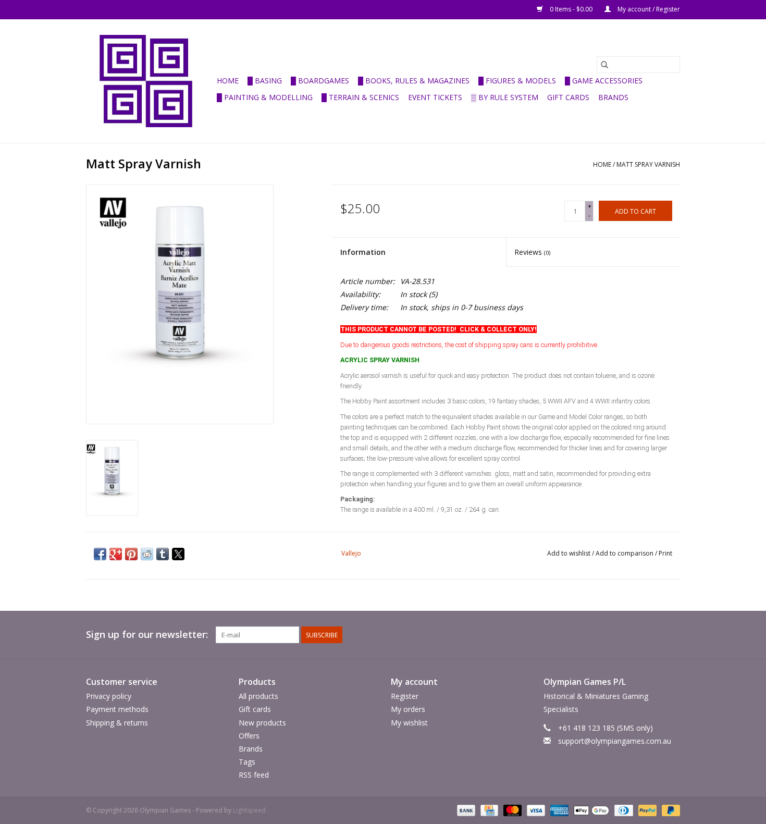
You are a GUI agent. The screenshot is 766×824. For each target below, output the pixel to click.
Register (404, 696)
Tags (247, 762)
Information (363, 252)
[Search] (604, 64)
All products (258, 696)
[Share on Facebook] (100, 554)
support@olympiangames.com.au (614, 741)
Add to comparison (625, 553)
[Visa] (535, 810)
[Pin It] (131, 554)
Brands (613, 97)
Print (665, 553)
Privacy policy (108, 696)
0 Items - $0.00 (571, 9)
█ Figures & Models (517, 80)
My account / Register (648, 9)
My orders (408, 709)
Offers (249, 736)
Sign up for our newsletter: (147, 634)
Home (228, 80)
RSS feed (254, 775)
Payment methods (117, 709)
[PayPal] (646, 810)
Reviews (532, 252)
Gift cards (568, 97)
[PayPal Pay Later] (669, 810)
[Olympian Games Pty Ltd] (150, 81)
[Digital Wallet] (590, 810)
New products (262, 723)
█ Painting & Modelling (265, 97)
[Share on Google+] (115, 554)
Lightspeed (249, 810)
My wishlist (409, 723)
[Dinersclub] (623, 810)
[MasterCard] (511, 810)
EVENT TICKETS (435, 97)
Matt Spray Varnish (648, 164)
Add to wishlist (569, 553)
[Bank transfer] (465, 810)
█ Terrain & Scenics (360, 97)
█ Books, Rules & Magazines (414, 80)
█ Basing (265, 80)
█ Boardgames (320, 80)
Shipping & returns (117, 723)
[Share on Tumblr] (162, 554)
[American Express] (558, 810)
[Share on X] (178, 554)
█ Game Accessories (604, 80)
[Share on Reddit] (147, 554)
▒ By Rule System (504, 97)
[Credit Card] (488, 810)
